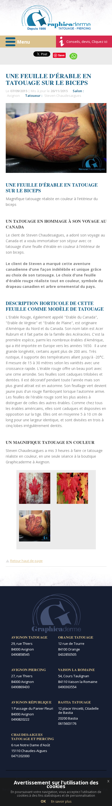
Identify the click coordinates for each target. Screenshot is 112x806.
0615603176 (67, 723)
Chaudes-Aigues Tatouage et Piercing (32, 736)
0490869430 (20, 687)
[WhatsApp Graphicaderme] (73, 55)
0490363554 (67, 687)
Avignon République (31, 702)
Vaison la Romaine (76, 669)
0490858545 (20, 654)
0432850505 (67, 654)
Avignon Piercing (28, 669)
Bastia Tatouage (74, 702)
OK (43, 801)
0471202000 (20, 756)
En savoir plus (61, 801)
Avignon (13, 95)
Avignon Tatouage (29, 637)
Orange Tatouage (75, 637)
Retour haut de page (26, 560)
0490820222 (20, 719)
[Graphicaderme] (56, 17)
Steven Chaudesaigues (62, 95)
